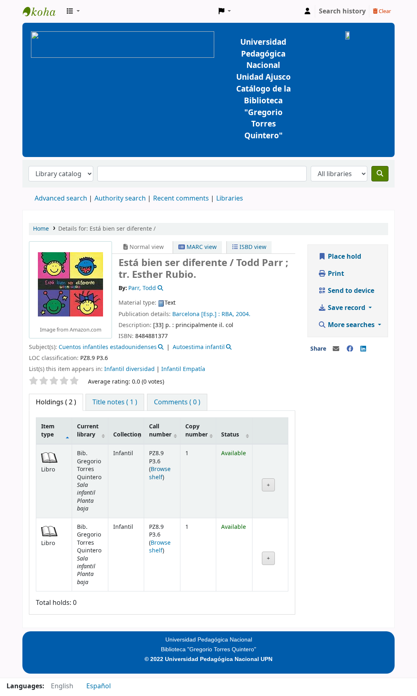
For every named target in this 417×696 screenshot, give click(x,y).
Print (335, 274)
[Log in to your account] (307, 11)
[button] (73, 11)
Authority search (120, 198)
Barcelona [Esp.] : (196, 314)
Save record (346, 308)
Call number (160, 430)
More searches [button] (351, 325)
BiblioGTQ (43, 11)
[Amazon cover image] (70, 284)
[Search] (379, 173)
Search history (342, 11)
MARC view (201, 247)
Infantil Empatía (183, 369)
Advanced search (61, 198)
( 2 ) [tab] (56, 402)
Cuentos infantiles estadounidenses (108, 347)
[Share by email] (336, 349)
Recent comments (181, 198)
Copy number (196, 430)
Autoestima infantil (199, 347)
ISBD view (252, 247)
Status (230, 434)
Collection (127, 434)
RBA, (228, 314)
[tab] (115, 402)
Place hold (343, 257)
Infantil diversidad (129, 369)
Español (98, 686)
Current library (88, 430)
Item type (48, 430)
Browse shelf (160, 473)
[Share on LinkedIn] (363, 349)
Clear (384, 11)
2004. (243, 314)
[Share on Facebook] (350, 349)
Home (41, 229)
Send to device (350, 291)
